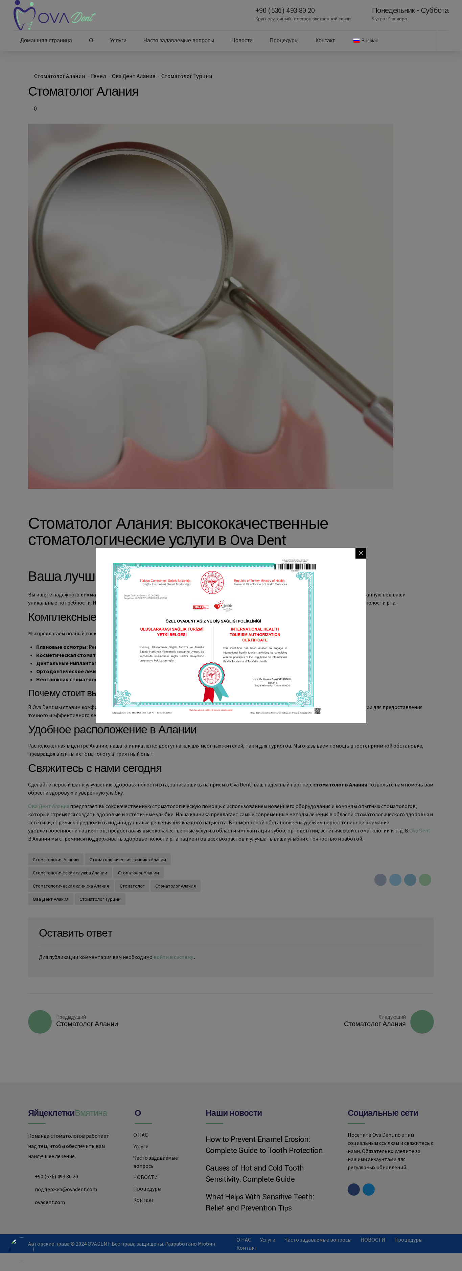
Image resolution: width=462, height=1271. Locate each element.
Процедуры (284, 40)
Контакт (325, 40)
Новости (242, 40)
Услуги (118, 40)
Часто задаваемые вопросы (178, 40)
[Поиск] (446, 41)
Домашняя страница (46, 40)
